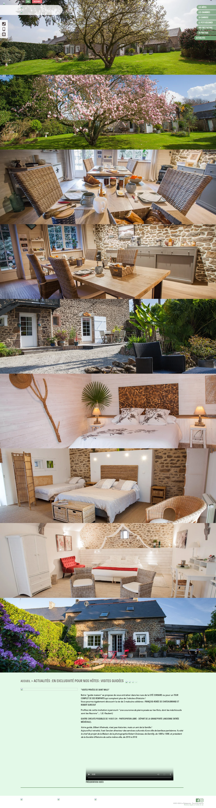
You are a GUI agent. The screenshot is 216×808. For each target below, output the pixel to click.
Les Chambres (204, 12)
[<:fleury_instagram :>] (202, 801)
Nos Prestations (205, 27)
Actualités (200, 38)
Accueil (37, 1)
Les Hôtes (202, 7)
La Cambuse (203, 17)
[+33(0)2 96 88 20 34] (4, 25)
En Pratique (203, 32)
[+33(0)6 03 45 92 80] (4, 30)
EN (28, 1)
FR (23, 1)
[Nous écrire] (4, 35)
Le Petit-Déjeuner (205, 22)
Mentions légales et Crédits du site (194, 805)
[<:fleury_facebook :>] (198, 801)
